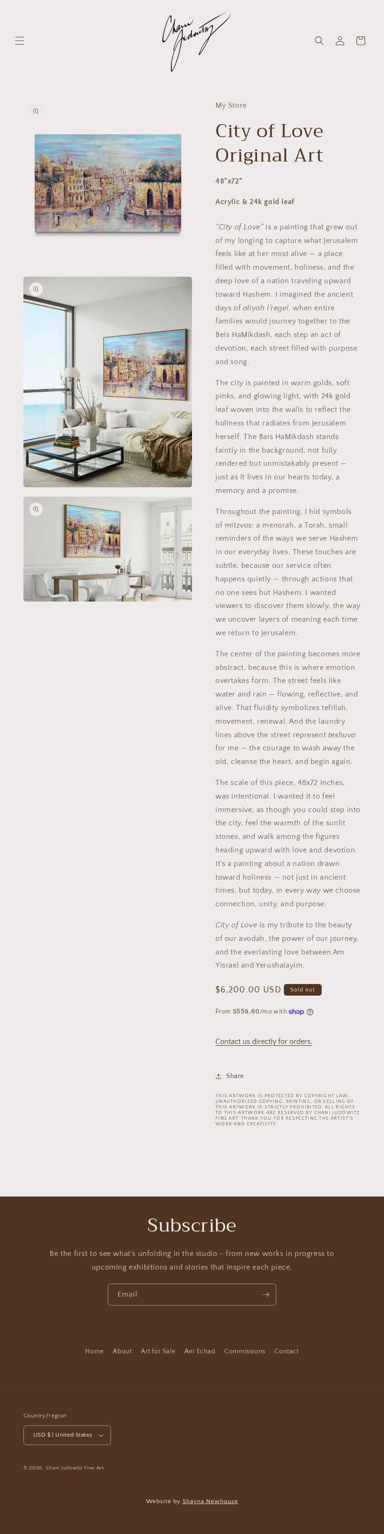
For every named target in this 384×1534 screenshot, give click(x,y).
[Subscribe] (265, 1295)
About (122, 1351)
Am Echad (200, 1351)
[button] (19, 40)
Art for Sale (158, 1351)
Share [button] (235, 1076)
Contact (286, 1351)
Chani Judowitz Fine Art (75, 1468)
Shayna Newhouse (210, 1501)
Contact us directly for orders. (263, 1041)
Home (94, 1351)
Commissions (245, 1351)
